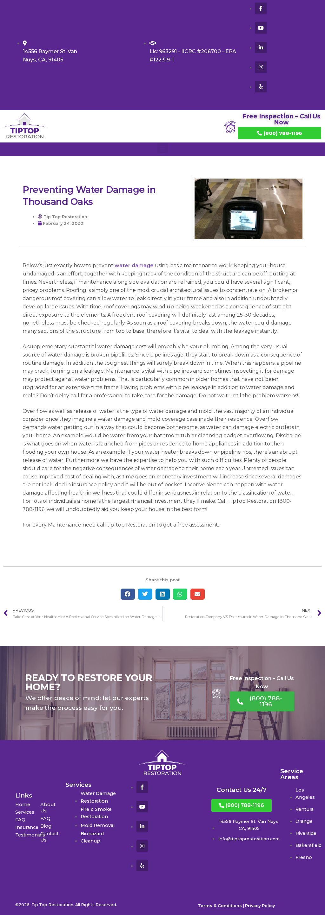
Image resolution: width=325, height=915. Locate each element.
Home (22, 804)
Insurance (26, 827)
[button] (162, 147)
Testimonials (27, 835)
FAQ (20, 820)
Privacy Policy (260, 905)
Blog (45, 826)
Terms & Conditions (220, 905)
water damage (134, 265)
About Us (48, 808)
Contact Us (49, 837)
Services (24, 812)
